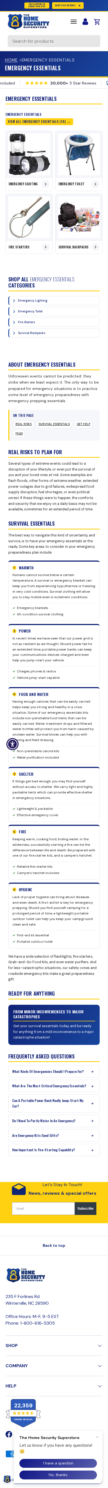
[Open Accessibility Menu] (12, 744)
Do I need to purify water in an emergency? (43, 1120)
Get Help (83, 424)
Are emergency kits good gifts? (35, 1135)
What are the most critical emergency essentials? (49, 1085)
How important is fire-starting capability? (43, 1149)
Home (11, 60)
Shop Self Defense (65, 5)
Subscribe (86, 1209)
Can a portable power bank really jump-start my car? (48, 1103)
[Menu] (74, 22)
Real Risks (24, 424)
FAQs (19, 433)
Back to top (54, 1245)
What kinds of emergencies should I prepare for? (48, 1071)
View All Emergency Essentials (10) (37, 121)
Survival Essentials (54, 424)
